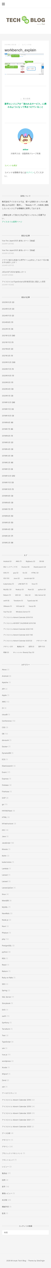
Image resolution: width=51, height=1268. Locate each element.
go (3, 804)
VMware (7, 606)
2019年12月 (6, 402)
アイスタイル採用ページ (12, 222)
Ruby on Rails (7, 978)
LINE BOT (22, 584)
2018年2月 (6, 543)
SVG (3, 1010)
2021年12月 (6, 336)
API (3, 689)
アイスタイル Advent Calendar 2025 (17, 641)
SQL (27, 595)
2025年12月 (6, 302)
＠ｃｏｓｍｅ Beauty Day (23, 652)
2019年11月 (6, 409)
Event (4, 772)
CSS (3, 727)
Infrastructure (7, 824)
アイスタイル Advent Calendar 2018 (18, 617)
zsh (3, 1087)
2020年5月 (6, 382)
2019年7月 (6, 429)
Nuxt (31, 589)
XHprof (5, 1074)
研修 (6, 652)
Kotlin (4, 856)
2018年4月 (6, 529)
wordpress (6, 1061)
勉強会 (20, 646)
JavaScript (29, 578)
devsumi (5, 740)
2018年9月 (6, 496)
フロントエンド (8, 1160)
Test (3, 1035)
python (42, 589)
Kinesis (5, 849)
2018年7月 (6, 509)
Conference (7, 721)
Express (5, 779)
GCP (3, 798)
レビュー (5, 1167)
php (3, 939)
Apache (5, 682)
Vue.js (32, 606)
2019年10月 (6, 416)
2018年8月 (6, 502)
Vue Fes (7, 612)
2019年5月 (6, 442)
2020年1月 (6, 396)
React (4, 965)
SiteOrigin (41, 1261)
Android (7, 561)
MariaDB (5, 901)
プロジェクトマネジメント (12, 1153)
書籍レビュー (7, 1193)
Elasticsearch (40, 567)
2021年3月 (6, 356)
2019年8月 (6, 422)
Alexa (4, 669)
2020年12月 (6, 362)
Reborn (7, 595)
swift (6, 601)
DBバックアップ (10, 567)
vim (3, 1048)
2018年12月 (6, 476)
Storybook (6, 1003)
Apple (4, 695)
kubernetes (8, 584)
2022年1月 (6, 329)
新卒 (41, 646)
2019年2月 (6, 462)
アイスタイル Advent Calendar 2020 (18, 629)
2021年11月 (6, 342)
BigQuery (30, 561)
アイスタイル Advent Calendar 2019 (16, 1106)
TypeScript (32, 601)
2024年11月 (6, 316)
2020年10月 (6, 376)
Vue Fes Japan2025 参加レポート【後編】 (19, 241)
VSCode (20, 606)
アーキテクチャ (8, 1093)
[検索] (46, 1231)
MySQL (7, 589)
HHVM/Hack (7, 811)
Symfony (5, 1023)
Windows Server (23, 612)
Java (17, 578)
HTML (34, 573)
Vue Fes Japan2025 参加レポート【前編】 (19, 250)
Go (25, 573)
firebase (5, 785)
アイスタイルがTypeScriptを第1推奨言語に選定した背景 (23, 282)
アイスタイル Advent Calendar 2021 (18, 635)
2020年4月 (6, 389)
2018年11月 (6, 482)
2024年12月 (6, 309)
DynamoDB (6, 753)
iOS (6, 578)
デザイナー (41, 641)
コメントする (27, 45)
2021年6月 (6, 349)
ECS (3, 759)
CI (3, 708)
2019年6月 (6, 436)
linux (34, 584)
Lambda (5, 869)
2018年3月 (6, 536)
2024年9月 (6, 322)
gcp (15, 573)
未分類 (4, 1200)
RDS (3, 958)
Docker (25, 567)
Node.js (20, 589)
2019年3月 (6, 456)
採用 (31, 646)
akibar (25, 149)
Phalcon (5, 933)
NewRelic (6, 913)
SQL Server (40, 595)
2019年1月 (6, 469)
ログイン (30, 172)
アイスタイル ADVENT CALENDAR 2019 (19, 623)
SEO (18, 595)
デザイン (8, 646)
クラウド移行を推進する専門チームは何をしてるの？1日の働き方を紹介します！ (25, 261)
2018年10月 (6, 489)
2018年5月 (6, 522)
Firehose (5, 791)
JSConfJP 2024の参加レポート (14, 272)
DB (41, 561)
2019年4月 (6, 449)
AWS (19, 561)
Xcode (4, 1067)
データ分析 (6, 1133)
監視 (3, 1213)
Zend (4, 1080)
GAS (6, 573)
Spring (4, 990)
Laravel (5, 875)
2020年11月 (6, 369)
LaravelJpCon (7, 888)
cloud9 (4, 714)
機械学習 (5, 1207)
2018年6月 (6, 516)
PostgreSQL (7, 946)
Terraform (18, 601)
